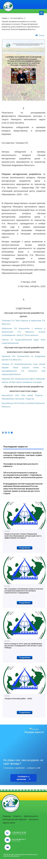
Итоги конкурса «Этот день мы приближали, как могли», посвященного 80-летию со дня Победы (23, 646)
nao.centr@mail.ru (18, 839)
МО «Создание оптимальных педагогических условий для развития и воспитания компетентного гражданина (23, 591)
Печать (41, 35)
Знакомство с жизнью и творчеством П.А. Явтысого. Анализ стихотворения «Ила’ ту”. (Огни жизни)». (23, 331)
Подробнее (24, 548)
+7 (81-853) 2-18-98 (18, 832)
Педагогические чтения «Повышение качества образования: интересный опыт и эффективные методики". (22, 536)
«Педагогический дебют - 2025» (18, 699)
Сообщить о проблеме (23, 777)
